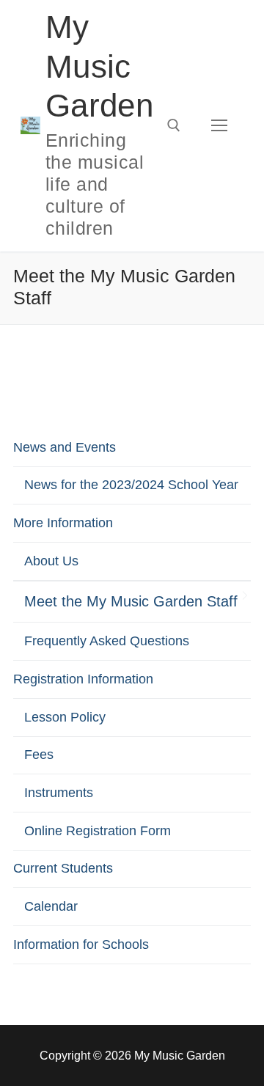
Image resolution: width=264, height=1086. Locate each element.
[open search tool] (173, 125)
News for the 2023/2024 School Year (131, 484)
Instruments (58, 792)
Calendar (51, 906)
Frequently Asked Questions (106, 641)
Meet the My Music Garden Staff (131, 601)
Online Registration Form (97, 830)
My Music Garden (99, 66)
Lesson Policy (65, 717)
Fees (39, 754)
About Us (51, 561)
